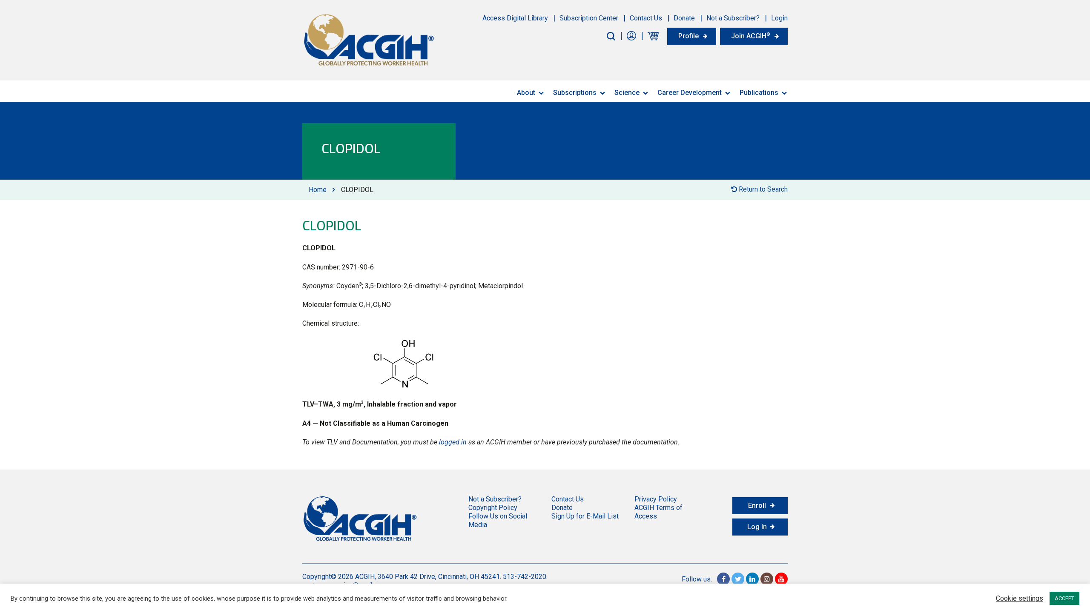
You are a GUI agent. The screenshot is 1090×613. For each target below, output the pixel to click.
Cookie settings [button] (1019, 598)
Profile (688, 36)
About (526, 93)
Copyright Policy (492, 508)
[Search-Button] (611, 36)
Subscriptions (575, 93)
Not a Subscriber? (733, 18)
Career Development (689, 93)
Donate (684, 18)
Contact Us (646, 18)
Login (779, 18)
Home (318, 190)
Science (627, 93)
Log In (757, 527)
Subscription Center (588, 18)
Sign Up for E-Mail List (585, 516)
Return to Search (762, 189)
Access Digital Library (515, 18)
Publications (759, 93)
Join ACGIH (750, 36)
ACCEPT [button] (1064, 598)
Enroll (757, 505)
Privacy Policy (655, 499)
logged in (453, 442)
